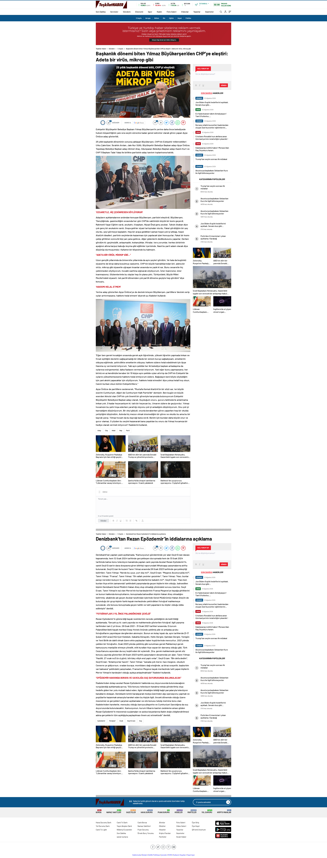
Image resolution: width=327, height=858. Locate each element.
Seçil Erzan (131, 721)
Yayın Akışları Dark (124, 826)
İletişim (144, 855)
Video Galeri (181, 826)
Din (164, 18)
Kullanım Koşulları (179, 855)
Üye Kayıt (196, 826)
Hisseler (179, 811)
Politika (188, 18)
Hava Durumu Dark (103, 822)
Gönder (104, 521)
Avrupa (147, 18)
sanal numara (122, 837)
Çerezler (164, 855)
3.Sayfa (139, 18)
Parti (128, 430)
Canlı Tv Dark (122, 822)
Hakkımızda (136, 855)
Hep (120, 430)
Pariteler (192, 811)
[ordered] (127, 520)
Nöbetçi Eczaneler (124, 829)
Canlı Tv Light (101, 829)
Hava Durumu (147, 811)
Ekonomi (139, 11)
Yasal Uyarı (191, 855)
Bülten (156, 18)
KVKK (170, 855)
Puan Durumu (164, 811)
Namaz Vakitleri (113, 811)
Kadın (159, 11)
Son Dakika (101, 11)
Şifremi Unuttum (199, 829)
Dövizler (162, 826)
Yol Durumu (207, 811)
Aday (99, 430)
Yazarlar (196, 11)
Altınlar (162, 822)
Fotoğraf (112, 721)
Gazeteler (209, 11)
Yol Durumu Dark (103, 826)
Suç (140, 721)
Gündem (127, 11)
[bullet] (130, 520)
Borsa (98, 811)
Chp (106, 430)
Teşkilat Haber (101, 49)
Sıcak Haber (181, 837)
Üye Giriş (195, 822)
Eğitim (171, 18)
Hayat (180, 18)
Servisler (114, 11)
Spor (150, 11)
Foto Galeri (171, 11)
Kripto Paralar (224, 811)
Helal (113, 430)
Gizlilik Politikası (154, 855)
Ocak (121, 721)
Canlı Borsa (142, 822)
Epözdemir (101, 721)
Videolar (185, 11)
